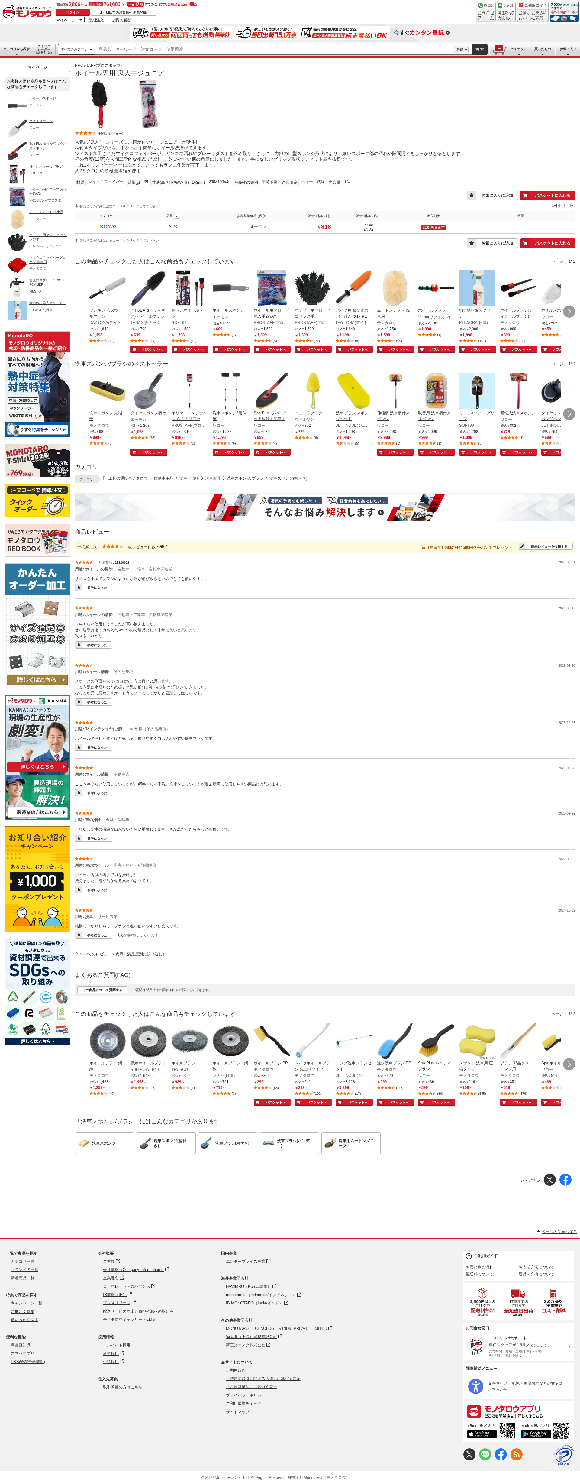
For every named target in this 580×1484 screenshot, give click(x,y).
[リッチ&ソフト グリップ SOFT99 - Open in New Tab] (477, 391)
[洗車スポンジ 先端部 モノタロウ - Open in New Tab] (107, 391)
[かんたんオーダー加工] (37, 686)
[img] (28, 12)
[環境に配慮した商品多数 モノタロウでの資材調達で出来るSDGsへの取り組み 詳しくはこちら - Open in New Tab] (37, 1043)
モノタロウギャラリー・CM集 (129, 1319)
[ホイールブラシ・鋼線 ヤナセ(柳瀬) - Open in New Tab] (231, 1041)
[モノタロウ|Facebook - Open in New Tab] (501, 1459)
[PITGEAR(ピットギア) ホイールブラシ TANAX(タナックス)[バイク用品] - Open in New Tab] (148, 288)
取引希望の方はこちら (122, 1387)
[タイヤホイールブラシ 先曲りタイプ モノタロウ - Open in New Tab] (313, 1041)
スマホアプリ (22, 1353)
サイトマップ (238, 1412)
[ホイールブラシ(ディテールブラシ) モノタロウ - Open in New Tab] (518, 288)
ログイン (72, 12)
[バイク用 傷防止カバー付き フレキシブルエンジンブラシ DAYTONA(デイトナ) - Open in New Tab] (354, 288)
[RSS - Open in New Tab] (517, 1459)
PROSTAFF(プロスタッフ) (98, 65)
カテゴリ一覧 (22, 1261)
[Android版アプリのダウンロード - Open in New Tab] (546, 1431)
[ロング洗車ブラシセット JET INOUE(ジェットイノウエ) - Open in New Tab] (354, 1041)
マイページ (66, 20)
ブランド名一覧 (24, 1269)
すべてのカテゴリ (74, 49)
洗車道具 (213, 478)
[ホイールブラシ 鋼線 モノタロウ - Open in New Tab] (107, 1041)
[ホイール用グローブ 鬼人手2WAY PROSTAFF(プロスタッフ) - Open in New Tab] (272, 288)
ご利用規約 (236, 1370)
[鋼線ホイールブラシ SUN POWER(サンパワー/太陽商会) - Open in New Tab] (148, 1041)
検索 (480, 49)
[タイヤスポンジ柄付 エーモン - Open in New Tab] (148, 391)
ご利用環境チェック (243, 1403)
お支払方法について (536, 1267)
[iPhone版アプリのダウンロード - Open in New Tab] (491, 1431)
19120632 (107, 227)
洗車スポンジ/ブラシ (245, 478)
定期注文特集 (22, 1311)
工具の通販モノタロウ (128, 478)
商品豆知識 (21, 1345)
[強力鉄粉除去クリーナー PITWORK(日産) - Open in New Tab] (477, 288)
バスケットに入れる (552, 195)
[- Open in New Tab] (483, 1302)
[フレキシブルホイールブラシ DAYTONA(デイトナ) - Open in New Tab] (107, 288)
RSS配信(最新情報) (28, 1361)
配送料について (479, 1274)
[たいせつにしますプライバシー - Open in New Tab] (563, 1455)
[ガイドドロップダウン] (533, 16)
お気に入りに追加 (497, 195)
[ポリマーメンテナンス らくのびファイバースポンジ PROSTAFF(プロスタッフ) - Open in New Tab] (190, 391)
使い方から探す (24, 1319)
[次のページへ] (569, 312)
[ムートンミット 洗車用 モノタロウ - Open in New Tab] (395, 288)
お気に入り (568, 49)
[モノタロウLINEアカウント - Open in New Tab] (485, 1459)
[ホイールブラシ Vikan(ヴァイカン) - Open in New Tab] (436, 288)
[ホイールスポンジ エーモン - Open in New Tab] (231, 288)
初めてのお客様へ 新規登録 (126, 12)
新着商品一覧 (22, 1278)
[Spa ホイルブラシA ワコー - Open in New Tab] (559, 1041)
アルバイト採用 (116, 1345)
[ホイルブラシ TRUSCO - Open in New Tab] (190, 1041)
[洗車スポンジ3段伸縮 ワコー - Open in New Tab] (231, 391)
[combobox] (274, 50)
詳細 (460, 49)
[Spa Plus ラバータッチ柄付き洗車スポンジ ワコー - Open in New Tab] (272, 391)
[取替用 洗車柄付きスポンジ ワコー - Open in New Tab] (436, 391)
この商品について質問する (102, 990)
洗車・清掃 (189, 478)
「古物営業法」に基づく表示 (251, 1387)
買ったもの (542, 49)
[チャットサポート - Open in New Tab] (506, 12)
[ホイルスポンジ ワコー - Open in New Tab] (559, 288)
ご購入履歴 (121, 20)
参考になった (97, 587)
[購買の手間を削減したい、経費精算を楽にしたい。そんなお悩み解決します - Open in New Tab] (325, 507)
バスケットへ (153, 349)
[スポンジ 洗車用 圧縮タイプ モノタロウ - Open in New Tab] (477, 1041)
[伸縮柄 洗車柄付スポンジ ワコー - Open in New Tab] (395, 391)
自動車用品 (163, 478)
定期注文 (96, 20)
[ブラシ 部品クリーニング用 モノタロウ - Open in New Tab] (518, 1041)
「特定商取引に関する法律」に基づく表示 (263, 1378)
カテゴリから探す (16, 49)
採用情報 (106, 1337)
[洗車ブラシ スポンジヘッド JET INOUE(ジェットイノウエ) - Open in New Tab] (354, 391)
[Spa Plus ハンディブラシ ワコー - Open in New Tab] (436, 1041)
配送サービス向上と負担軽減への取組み (138, 1311)
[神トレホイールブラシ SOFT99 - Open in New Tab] (190, 288)
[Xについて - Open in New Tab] (469, 1459)
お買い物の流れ (479, 1267)
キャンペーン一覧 (26, 1303)
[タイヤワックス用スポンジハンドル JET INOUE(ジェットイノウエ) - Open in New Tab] (559, 391)
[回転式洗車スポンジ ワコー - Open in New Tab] (518, 391)
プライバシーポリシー (245, 1395)
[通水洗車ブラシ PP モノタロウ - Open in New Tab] (395, 1041)
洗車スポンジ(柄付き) (288, 478)
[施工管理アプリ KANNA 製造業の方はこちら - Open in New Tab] (37, 818)
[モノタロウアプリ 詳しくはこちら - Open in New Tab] (518, 1411)
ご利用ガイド (486, 1255)
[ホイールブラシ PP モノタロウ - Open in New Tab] (272, 1041)
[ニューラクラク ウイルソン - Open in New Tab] (313, 391)
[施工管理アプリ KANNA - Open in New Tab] (37, 772)
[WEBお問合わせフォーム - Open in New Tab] (486, 12)
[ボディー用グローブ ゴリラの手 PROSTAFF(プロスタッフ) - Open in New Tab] (313, 288)
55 (162, 546)
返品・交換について (536, 1274)
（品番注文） (44, 49)
